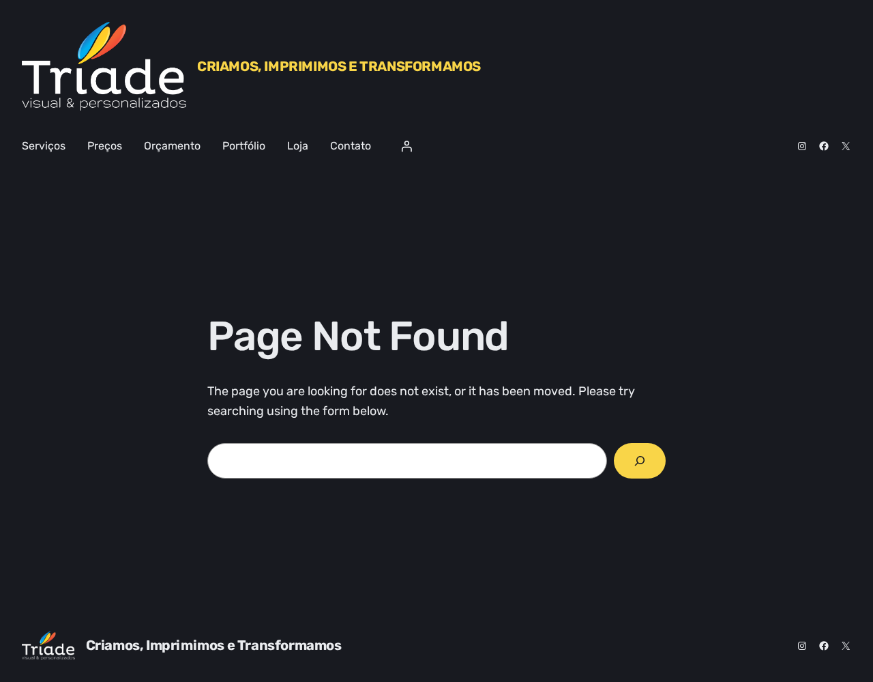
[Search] (640, 461)
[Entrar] (406, 146)
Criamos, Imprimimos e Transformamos (339, 66)
